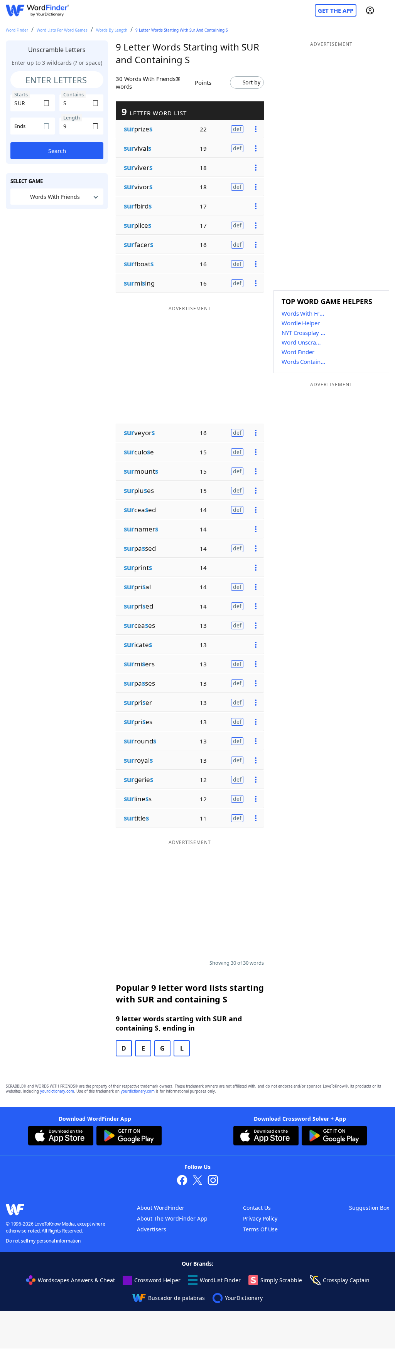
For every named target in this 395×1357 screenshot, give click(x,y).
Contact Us (257, 1207)
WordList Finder (220, 1280)
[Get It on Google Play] (129, 1136)
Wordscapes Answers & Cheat (76, 1280)
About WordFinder (160, 1207)
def (237, 129)
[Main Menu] (386, 10)
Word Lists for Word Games (62, 30)
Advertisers (151, 1229)
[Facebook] (182, 1181)
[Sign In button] (370, 10)
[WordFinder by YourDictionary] (37, 11)
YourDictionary (244, 1298)
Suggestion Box (369, 1207)
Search (57, 151)
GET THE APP (335, 10)
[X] (197, 1181)
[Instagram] (213, 1181)
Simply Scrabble (281, 1280)
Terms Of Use (260, 1229)
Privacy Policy (260, 1218)
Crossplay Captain (346, 1280)
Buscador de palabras (176, 1298)
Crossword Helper (157, 1280)
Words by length (111, 30)
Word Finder (17, 30)
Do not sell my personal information (43, 1241)
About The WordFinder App (172, 1218)
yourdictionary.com (57, 1091)
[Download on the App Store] (60, 1136)
